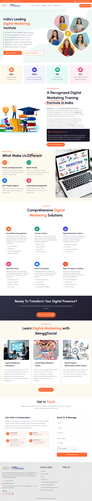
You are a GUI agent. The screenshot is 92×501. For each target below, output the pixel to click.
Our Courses (45, 474)
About (38, 5)
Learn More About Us (55, 144)
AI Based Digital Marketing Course (50, 482)
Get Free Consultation (32, 53)
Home (33, 5)
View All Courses (45, 389)
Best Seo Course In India (48, 490)
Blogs (50, 5)
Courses (44, 5)
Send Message (71, 454)
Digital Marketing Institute (48, 484)
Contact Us (57, 5)
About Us (44, 471)
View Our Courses (11, 53)
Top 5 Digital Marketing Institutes (50, 487)
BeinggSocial (43, 498)
